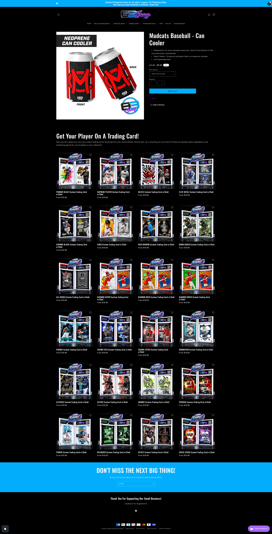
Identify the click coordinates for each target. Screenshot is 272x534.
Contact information (165, 528)
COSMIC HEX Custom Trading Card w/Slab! (114, 349)
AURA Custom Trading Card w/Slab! (111, 244)
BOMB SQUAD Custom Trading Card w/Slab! (197, 244)
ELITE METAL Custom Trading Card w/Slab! (196, 192)
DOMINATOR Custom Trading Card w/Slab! (196, 349)
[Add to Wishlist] (90, 154)
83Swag (108, 528)
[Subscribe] (152, 483)
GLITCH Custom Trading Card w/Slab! (112, 402)
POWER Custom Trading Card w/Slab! (71, 452)
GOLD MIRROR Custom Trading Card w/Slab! (156, 244)
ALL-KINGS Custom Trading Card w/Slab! (73, 297)
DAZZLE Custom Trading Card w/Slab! (153, 192)
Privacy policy (140, 528)
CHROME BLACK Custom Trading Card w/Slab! (71, 245)
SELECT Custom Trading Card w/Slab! (153, 452)
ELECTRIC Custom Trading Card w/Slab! (72, 402)
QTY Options (153, 70)
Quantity (152, 79)
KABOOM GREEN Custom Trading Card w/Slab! (194, 298)
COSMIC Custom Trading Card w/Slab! (71, 349)
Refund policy (130, 528)
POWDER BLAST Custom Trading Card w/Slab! (71, 193)
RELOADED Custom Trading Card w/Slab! (113, 452)
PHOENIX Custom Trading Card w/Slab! (195, 402)
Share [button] (154, 98)
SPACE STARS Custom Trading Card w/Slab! (197, 452)
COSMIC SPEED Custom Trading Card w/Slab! (153, 350)
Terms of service (152, 528)
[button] (58, 14)
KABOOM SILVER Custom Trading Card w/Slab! (112, 298)
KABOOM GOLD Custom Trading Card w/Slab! (156, 297)
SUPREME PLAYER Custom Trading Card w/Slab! (113, 193)
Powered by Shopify (118, 528)
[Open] (5, 528)
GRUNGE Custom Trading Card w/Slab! (153, 402)
